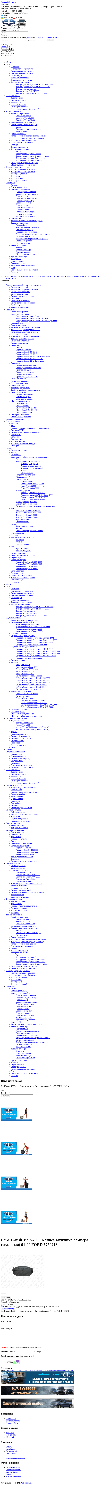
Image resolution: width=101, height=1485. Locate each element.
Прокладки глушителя (20, 821)
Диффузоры (16, 834)
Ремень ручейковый (19, 107)
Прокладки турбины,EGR (27, 376)
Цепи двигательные (24, 399)
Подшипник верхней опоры (22, 296)
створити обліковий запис (47, 37)
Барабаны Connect (23, 116)
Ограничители (27, 473)
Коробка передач (13, 421)
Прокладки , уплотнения (21, 843)
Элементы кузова (18, 580)
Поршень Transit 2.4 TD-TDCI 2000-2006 (33, 356)
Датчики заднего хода (25, 201)
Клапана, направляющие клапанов (25, 330)
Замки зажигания (18, 825)
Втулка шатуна (22, 403)
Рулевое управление (14, 785)
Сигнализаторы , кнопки (26, 504)
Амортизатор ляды (19, 450)
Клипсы (19, 542)
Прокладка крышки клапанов (28, 368)
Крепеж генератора (19, 256)
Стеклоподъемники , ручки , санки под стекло (35, 506)
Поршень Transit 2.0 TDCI (26, 352)
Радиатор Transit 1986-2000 (27, 850)
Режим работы (12, 1423)
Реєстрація (5, 47)
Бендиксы (20, 247)
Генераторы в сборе (19, 187)
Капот (13, 524)
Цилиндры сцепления (20, 897)
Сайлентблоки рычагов (25, 698)
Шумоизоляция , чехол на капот (29, 531)
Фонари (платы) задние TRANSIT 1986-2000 (34, 84)
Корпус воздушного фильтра (23, 169)
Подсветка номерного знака (22, 71)
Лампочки (15, 67)
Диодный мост (22, 225)
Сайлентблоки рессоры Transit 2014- (31, 687)
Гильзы (19, 347)
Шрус (13, 747)
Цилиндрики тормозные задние (24, 163)
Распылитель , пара (19, 908)
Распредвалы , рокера (20, 381)
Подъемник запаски (19, 660)
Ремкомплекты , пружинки (22, 142)
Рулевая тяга (16, 801)
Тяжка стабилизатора (20, 307)
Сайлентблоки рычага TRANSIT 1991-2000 (39, 705)
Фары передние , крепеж (21, 80)
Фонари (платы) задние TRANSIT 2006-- (33, 87)
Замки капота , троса (24, 526)
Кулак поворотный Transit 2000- (29, 629)
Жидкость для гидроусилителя (23, 787)
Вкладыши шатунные (20, 314)
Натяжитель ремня (18, 100)
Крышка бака (16, 904)
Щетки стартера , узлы (25, 254)
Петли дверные (22, 479)
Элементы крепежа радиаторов (24, 861)
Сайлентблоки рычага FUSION (34, 703)
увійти (29, 37)
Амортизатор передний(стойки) (24, 289)
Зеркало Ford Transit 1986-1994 (28, 510)
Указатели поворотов (20, 78)
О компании (11, 1419)
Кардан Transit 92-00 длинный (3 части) (32, 727)
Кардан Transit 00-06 (24, 723)
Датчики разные (22, 205)
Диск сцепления (18, 868)
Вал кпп (14, 423)
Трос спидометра (18, 441)
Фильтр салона (17, 178)
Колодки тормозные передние (23, 140)
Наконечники (16, 790)
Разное (18, 151)
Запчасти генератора (19, 223)
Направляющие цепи (25, 394)
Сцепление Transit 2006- (26, 879)
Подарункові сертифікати (11, 1452)
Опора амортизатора (19, 294)
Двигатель (10, 309)
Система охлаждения (15, 830)
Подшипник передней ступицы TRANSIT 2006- (36, 656)
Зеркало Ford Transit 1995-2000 (28, 513)
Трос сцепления (17, 895)
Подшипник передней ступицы (24, 647)
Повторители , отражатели (22, 69)
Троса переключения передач (23, 443)
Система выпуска (13, 810)
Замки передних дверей (31, 466)
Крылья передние (23, 551)
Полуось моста (17, 761)
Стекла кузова (17, 573)
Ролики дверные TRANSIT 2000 (34, 497)
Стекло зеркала (22, 522)
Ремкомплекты (17, 796)
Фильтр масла (16, 176)
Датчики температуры (25, 212)
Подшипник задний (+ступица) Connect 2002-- (35, 638)
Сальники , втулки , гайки (22, 767)
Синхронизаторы (18, 439)
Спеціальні (10, 1449)
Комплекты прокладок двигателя (25, 336)
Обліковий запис (13, 1467)
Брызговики (16, 455)
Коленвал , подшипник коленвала (25, 332)
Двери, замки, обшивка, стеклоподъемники (29, 457)
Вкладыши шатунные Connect (28, 316)
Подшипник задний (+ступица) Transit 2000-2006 (36, 640)
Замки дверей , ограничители (28, 461)
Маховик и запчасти (19, 888)
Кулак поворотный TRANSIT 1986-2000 (33, 627)
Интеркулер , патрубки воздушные (25, 327)
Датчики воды (22, 196)
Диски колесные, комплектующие (25, 620)
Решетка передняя (18, 560)
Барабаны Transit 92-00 (25, 120)
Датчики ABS (17, 218)
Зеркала (14, 508)
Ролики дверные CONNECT (33, 493)
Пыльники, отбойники (20, 301)
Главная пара (16, 754)
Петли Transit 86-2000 (30, 488)
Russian (18, 18)
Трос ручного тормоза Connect (28, 154)
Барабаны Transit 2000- (25, 118)
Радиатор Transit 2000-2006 (27, 852)
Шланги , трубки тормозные (23, 165)
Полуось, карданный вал (16, 718)
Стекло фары (16, 75)
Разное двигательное (19, 379)
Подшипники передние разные (29, 658)
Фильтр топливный (19, 180)
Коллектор (15, 816)
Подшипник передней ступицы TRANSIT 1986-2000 (38, 651)
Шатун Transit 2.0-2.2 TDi (26, 408)
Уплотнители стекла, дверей (23, 577)
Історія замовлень (13, 1470)
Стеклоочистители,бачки (21, 575)
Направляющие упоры (25, 475)
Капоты (19, 528)
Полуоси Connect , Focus (21, 738)
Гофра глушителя (18, 812)
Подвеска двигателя (19, 343)
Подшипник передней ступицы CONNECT (34, 649)
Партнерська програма (15, 1458)
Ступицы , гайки (18, 711)
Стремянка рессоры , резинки (28, 689)
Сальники (15, 437)
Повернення (11, 1435)
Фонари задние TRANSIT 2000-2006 (31, 93)
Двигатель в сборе (18, 325)
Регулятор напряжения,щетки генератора (33, 234)
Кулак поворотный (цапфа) (22, 622)
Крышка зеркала (23, 519)
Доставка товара (13, 1421)
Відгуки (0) (11, 1309)
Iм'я (3, 1090)
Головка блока (17, 323)
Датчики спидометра (24, 207)
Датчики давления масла (26, 198)
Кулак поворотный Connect (27, 624)
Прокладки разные (24, 374)
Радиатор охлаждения (20, 845)
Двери (18, 459)
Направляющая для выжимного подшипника (30, 428)
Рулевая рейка (17, 799)
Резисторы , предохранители (23, 265)
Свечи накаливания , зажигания (24, 270)
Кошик (4, 2)
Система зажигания (14, 823)
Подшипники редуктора (21, 758)
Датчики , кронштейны (20, 189)
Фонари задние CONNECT (27, 91)
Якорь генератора (23, 243)
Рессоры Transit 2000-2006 (27, 669)
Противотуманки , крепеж (22, 73)
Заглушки (41, 276)
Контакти (10, 1433)
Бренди (9, 1447)
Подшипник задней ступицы (23, 636)
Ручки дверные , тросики (26, 502)
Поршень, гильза (18, 345)
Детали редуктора (18, 756)
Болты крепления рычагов (27, 694)
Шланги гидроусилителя (21, 808)
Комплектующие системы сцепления (26, 883)
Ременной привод (13, 96)
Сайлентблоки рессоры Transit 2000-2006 (33, 682)
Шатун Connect (22, 406)
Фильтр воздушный (19, 174)
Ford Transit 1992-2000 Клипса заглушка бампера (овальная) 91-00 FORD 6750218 (40, 1370)
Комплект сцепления (19, 870)
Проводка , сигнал (18, 263)
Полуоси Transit (17, 741)
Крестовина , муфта (19, 734)
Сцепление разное (23, 881)
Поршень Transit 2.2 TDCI (26, 354)
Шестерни (15, 446)
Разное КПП (16, 435)
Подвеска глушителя (19, 819)
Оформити (11, 2)
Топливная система (14, 899)
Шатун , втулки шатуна (21, 401)
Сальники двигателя (19, 383)
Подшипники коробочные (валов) (25, 432)
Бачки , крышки (17, 832)
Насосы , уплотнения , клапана (24, 906)
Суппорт (14, 145)
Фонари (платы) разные (26, 89)
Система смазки (17, 385)
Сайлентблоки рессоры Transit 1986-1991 (33, 678)
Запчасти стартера (18, 245)
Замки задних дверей (29, 464)
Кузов (10, 276)
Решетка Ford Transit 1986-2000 (29, 562)
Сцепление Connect (24, 872)
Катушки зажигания (19, 828)
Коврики (14, 535)
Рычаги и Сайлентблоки (21, 691)
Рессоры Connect (23, 665)
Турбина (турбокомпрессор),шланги (26, 390)
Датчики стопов (22, 209)
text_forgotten (6, 44)
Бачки (18, 127)
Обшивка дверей (23, 477)
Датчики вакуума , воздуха (27, 194)
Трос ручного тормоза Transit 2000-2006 (32, 156)
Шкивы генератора (24, 241)
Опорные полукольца (20, 341)
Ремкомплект (21, 131)
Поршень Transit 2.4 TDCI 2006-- (29, 359)
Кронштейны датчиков (25, 216)
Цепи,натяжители (18, 392)
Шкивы (14, 805)
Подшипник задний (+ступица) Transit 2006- (34, 642)
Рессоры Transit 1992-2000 (27, 667)
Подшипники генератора (26, 232)
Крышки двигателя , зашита (22, 339)
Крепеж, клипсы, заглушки (25, 276)
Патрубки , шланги (19, 839)
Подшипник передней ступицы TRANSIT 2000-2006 (38, 653)
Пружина (15, 298)
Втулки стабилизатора (20, 292)
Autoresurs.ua (26, 1483)
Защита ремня (17, 98)
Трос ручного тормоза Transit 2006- (30, 158)
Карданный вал (17, 720)
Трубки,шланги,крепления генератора (32, 238)
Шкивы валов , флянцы (21, 417)
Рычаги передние (23, 696)
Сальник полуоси (18, 745)
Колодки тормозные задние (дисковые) (27, 138)
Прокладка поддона (24, 370)
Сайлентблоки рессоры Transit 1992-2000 (33, 680)
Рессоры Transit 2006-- (25, 671)
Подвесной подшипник (21, 736)
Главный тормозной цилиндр (28, 129)
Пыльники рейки (18, 794)
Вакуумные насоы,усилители (23, 122)
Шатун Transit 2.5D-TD (25, 412)
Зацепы (24, 470)
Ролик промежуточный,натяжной (25, 109)
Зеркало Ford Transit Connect (27, 517)
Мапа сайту (11, 1437)
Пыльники (15, 743)
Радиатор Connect (23, 848)
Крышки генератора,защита (27, 227)
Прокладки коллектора (25, 372)
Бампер (14, 452)
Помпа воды (16, 841)
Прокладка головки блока (27, 365)
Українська (8, 18)
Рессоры (14, 662)
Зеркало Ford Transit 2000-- (27, 515)
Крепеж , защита (18, 901)
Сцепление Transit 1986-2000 (28, 875)
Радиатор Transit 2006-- (25, 854)
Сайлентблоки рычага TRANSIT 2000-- (37, 707)
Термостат (15, 859)
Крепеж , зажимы (23, 544)
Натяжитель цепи (23, 397)
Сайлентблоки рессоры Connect (29, 676)
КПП (13, 426)
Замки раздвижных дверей (32, 468)
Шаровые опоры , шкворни (22, 714)
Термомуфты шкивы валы (22, 857)
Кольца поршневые (19, 334)
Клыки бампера (17, 533)
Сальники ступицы (19, 709)
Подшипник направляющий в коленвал (27, 892)
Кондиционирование (15, 419)
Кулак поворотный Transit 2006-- (29, 631)
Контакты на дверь (24, 214)
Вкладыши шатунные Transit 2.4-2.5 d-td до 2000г (36, 321)
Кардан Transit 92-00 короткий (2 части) (32, 729)
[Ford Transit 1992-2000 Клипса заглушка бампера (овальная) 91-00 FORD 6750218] (22, 1292)
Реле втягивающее (23, 252)
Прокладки (15, 363)
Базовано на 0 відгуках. (33, 1306)
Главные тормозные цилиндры (24, 125)
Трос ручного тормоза (20, 149)
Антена (14, 185)
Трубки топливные (19, 910)
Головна (4, 276)
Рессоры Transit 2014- (25, 674)
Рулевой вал (16, 803)
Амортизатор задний (19, 287)
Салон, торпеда (17, 571)
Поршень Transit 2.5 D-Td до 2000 (30, 361)
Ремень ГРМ (16, 102)
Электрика (10, 183)
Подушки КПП (17, 430)
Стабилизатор (17, 305)
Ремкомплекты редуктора (21, 765)
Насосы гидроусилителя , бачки (24, 792)
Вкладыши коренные (20, 312)
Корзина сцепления (19, 886)
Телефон (5, 1093)
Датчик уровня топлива (26, 192)
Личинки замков (18, 553)
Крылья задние (22, 548)
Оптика (9, 64)
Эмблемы (15, 582)
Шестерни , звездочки (20, 414)
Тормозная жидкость (19, 147)
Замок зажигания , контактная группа (26, 221)
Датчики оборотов (23, 203)
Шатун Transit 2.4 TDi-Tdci (27, 410)
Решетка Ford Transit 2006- (27, 566)
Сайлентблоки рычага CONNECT (35, 700)
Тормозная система (14, 111)
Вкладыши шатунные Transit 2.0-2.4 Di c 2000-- (35, 318)
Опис (3, 1309)
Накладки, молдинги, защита (23, 555)
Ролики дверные (23, 490)
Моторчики (16, 259)
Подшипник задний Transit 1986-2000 (31, 644)
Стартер (14, 272)
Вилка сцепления (18, 866)
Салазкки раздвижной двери (33, 499)
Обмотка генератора (24, 230)
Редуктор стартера (23, 250)
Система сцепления (14, 863)
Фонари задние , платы (20, 82)
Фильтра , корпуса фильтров (18, 167)
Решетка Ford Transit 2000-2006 (29, 564)
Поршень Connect (23, 350)
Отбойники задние (19, 633)
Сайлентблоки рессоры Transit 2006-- (31, 685)
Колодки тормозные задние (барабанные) (28, 136)
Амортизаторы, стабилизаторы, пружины (23, 285)
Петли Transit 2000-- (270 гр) (32, 486)
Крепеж (14, 732)
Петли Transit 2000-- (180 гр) (32, 484)
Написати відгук (53, 1306)
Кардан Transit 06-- (23, 725)
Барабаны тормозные (20, 113)
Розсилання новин (13, 1476)
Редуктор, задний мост (15, 752)
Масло (8, 62)
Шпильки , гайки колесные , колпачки (27, 716)
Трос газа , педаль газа (20, 388)
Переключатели (17, 261)
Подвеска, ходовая (13, 618)
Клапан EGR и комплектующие (24, 814)
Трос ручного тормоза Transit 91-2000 (31, 160)
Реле (13, 268)
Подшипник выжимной (21, 890)
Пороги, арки (16, 557)
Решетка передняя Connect (27, 569)
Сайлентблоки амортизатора (23, 303)
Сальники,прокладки (25, 236)
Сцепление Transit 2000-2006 (28, 877)
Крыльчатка (16, 837)
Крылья (14, 546)
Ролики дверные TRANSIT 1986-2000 (37, 495)
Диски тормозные (18, 134)
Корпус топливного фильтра (23, 171)
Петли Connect (27, 481)
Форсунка (15, 912)
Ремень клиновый (18, 104)
